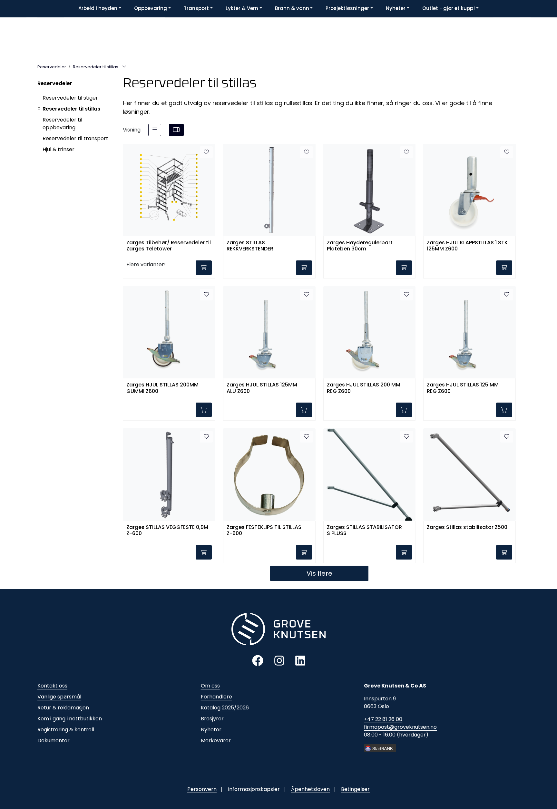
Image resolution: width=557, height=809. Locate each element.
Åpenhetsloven (310, 789)
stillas (265, 103)
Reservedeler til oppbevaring (62, 123)
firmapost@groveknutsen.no (400, 727)
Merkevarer (216, 740)
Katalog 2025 (217, 707)
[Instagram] (279, 660)
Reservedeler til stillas (71, 108)
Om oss (210, 685)
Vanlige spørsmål (59, 696)
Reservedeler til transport (75, 138)
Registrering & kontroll (65, 729)
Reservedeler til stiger (70, 98)
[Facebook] (257, 660)
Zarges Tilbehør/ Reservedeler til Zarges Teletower (168, 245)
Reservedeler (54, 83)
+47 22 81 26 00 (383, 719)
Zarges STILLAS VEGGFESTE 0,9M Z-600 (167, 530)
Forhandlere (216, 696)
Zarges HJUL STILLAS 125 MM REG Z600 (463, 388)
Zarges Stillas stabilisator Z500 (467, 527)
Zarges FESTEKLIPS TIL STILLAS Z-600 (264, 530)
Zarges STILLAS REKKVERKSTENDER (250, 245)
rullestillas (298, 103)
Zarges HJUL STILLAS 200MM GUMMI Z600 (162, 388)
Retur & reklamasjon (63, 707)
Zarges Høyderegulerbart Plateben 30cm (360, 245)
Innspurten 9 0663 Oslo (380, 702)
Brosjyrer (212, 718)
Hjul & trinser (58, 149)
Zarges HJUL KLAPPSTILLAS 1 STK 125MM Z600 (467, 245)
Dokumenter (53, 740)
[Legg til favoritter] (206, 152)
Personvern (202, 789)
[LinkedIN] (300, 660)
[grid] (176, 130)
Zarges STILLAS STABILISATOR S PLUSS (364, 530)
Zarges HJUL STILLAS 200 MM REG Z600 (363, 388)
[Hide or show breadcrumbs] (124, 67)
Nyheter (211, 729)
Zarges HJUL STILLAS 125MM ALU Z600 (262, 388)
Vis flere (319, 573)
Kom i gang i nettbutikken (69, 718)
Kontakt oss (52, 685)
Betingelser (355, 789)
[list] (154, 130)
